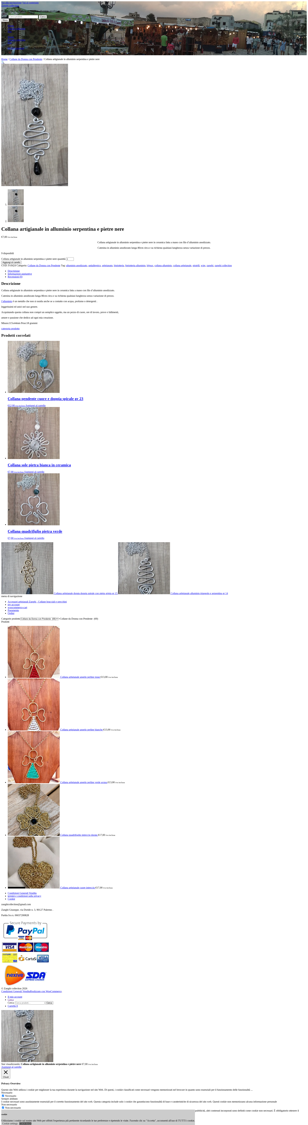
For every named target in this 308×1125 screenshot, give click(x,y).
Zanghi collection (10, 5)
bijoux (150, 265)
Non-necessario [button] (9, 1104)
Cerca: (4, 16)
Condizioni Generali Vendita (22, 893)
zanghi (210, 265)
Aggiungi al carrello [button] (35, 405)
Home (11, 25)
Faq (10, 31)
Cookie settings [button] (10, 1123)
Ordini (11, 613)
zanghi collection (223, 265)
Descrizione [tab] (14, 271)
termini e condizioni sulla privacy (24, 896)
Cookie (11, 898)
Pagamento (13, 610)
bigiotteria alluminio (135, 265)
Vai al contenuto (30, 2)
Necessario (10, 1095)
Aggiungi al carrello (11, 262)
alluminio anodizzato (76, 265)
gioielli (196, 265)
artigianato (107, 265)
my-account (14, 604)
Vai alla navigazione (11, 2)
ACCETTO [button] (25, 1123)
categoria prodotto (10, 328)
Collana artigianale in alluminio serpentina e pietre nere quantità (33, 259)
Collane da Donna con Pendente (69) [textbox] (78, 618)
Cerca (43, 17)
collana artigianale (182, 265)
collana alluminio (163, 265)
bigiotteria (119, 265)
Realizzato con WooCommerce (46, 991)
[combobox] (78, 618)
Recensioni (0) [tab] (15, 276)
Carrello (13, 1006)
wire (203, 265)
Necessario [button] (6, 1092)
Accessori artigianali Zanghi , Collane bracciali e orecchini (37, 601)
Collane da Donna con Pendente (25, 59)
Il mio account (15, 996)
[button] (2, 62)
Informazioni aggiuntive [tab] (20, 273)
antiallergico (94, 265)
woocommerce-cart (17, 607)
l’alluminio (6, 301)
